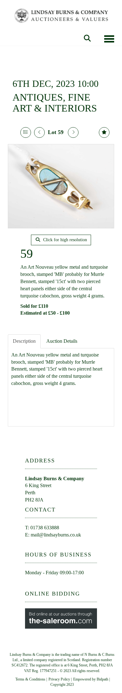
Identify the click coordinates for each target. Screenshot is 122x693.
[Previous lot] (39, 132)
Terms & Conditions (30, 679)
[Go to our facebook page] (31, 583)
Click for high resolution (64, 239)
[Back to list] (25, 132)
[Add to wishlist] (104, 132)
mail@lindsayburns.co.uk (56, 534)
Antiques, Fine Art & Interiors (55, 103)
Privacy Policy (59, 679)
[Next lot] (73, 132)
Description (24, 341)
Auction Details (61, 341)
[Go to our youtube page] (44, 583)
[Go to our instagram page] (57, 583)
